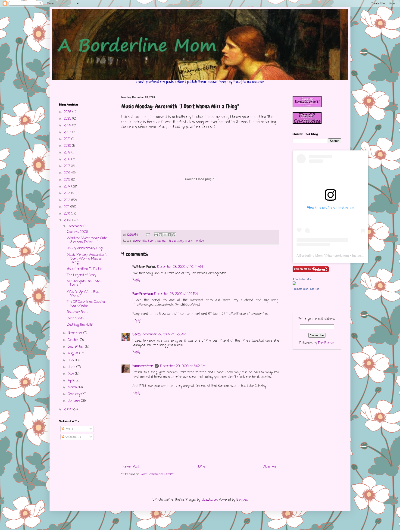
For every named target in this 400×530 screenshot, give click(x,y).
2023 (68, 132)
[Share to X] (164, 234)
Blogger (241, 499)
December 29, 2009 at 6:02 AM (182, 366)
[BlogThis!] (160, 234)
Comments (72, 436)
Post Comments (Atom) (157, 474)
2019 (68, 152)
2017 (67, 166)
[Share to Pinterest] (173, 234)
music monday (194, 241)
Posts (68, 428)
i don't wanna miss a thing (165, 241)
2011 (67, 207)
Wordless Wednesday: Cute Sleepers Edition (87, 240)
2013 (67, 193)
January (74, 401)
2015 (67, 180)
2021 (67, 139)
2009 (68, 220)
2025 (68, 118)
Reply (136, 279)
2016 (68, 173)
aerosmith (140, 241)
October (74, 340)
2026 (68, 112)
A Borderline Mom (310, 255)
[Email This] (156, 234)
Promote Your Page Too (306, 288)
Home (201, 466)
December (76, 226)
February (74, 394)
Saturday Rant (77, 312)
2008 (68, 409)
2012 (67, 200)
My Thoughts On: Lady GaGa (83, 283)
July (71, 360)
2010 (67, 213)
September (76, 346)
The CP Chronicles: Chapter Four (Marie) (86, 303)
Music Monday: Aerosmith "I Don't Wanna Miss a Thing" (86, 259)
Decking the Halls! (80, 324)
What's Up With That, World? (83, 293)
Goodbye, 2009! (77, 232)
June (72, 367)
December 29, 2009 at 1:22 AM (164, 334)
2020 (68, 145)
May (71, 373)
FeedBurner (326, 343)
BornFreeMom (142, 294)
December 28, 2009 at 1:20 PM (176, 294)
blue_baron (209, 499)
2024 (68, 125)
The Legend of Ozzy (81, 275)
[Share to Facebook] (169, 234)
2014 (67, 186)
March (73, 387)
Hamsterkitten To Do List (85, 269)
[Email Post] (147, 235)
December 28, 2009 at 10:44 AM (180, 267)
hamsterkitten (142, 366)
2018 (67, 159)
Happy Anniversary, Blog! (85, 248)
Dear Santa (75, 318)
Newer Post (130, 466)
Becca (136, 334)
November (75, 333)
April (72, 380)
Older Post (270, 466)
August (73, 353)
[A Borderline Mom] (294, 284)
